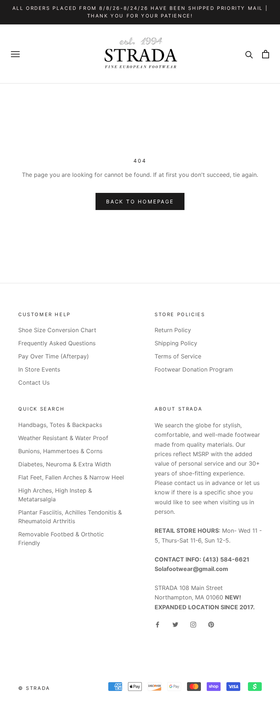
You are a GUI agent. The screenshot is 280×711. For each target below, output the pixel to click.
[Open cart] (265, 54)
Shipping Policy (176, 343)
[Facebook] (157, 624)
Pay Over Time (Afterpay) (53, 356)
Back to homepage (140, 201)
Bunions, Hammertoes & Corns (60, 451)
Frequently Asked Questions (57, 343)
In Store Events (39, 369)
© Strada (34, 688)
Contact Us (34, 382)
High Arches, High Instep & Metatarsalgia (55, 495)
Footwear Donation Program (194, 369)
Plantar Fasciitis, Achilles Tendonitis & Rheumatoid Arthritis (70, 517)
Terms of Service (178, 356)
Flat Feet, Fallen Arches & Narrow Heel (71, 477)
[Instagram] (193, 624)
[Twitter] (175, 624)
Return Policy (173, 330)
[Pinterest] (211, 624)
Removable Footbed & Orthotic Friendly (61, 539)
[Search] (249, 54)
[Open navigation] (15, 54)
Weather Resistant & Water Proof (63, 438)
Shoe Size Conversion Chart (57, 330)
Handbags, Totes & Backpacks (60, 424)
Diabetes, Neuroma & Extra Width (64, 464)
